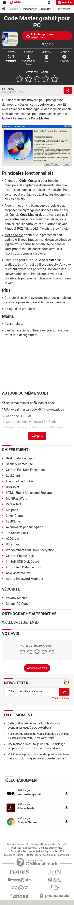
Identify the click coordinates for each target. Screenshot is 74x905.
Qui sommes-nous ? (17, 844)
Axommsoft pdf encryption (24, 527)
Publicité (62, 844)
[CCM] (15, 2)
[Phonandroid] (54, 895)
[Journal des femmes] (19, 872)
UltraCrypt (13, 544)
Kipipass (12, 510)
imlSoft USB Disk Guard (22, 561)
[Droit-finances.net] (54, 880)
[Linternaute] (19, 880)
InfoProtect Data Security (23, 567)
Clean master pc (17, 427)
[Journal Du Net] (54, 872)
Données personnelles (50, 847)
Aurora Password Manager (24, 579)
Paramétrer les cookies (23, 851)
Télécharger (29, 8)
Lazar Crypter (15, 516)
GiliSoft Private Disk (20, 556)
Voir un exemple (60, 698)
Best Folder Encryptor (21, 458)
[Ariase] (19, 896)
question (67, 2)
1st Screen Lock (17, 533)
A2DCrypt (12, 539)
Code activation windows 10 (25, 422)
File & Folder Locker (19, 481)
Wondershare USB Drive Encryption (30, 550)
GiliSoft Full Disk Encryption (25, 470)
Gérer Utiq (42, 851)
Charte (53, 851)
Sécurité (46, 8)
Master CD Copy (17, 604)
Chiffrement (63, 8)
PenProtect (13, 504)
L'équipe (35, 844)
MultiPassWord (16, 498)
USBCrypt (12, 487)
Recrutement (30, 847)
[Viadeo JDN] (54, 887)
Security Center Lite (19, 464)
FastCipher (13, 521)
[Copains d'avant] (19, 887)
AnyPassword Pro (18, 573)
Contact (16, 847)
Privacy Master (16, 598)
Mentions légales (14, 855)
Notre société (48, 844)
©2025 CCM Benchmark (56, 855)
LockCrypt (13, 475)
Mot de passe (14, 235)
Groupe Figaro (33, 855)
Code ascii (13, 416)
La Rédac (8, 89)
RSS (62, 851)
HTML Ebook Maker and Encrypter (29, 493)
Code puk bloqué (17, 433)
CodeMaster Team (28, 62)
